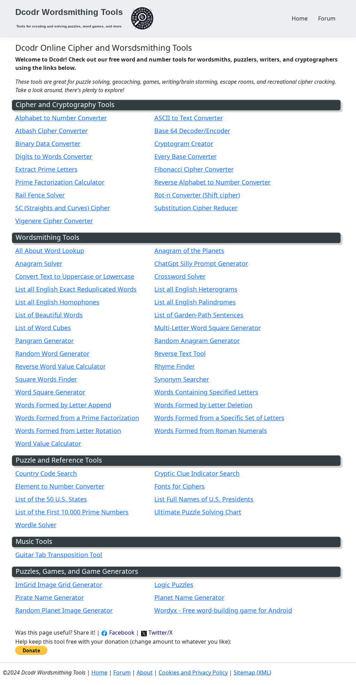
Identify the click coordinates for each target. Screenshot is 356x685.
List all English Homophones (57, 302)
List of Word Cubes (43, 328)
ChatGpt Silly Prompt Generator (201, 263)
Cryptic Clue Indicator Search (197, 473)
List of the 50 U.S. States (51, 499)
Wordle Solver (35, 525)
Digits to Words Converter (53, 156)
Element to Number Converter (59, 486)
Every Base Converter (185, 156)
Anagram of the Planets (189, 250)
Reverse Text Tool (180, 353)
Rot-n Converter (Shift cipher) (197, 195)
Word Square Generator (50, 392)
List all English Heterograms (195, 289)
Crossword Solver (179, 276)
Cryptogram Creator (183, 143)
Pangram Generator (44, 340)
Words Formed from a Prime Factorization (77, 418)
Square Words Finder (46, 379)
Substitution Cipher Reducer (195, 208)
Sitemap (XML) (252, 672)
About (145, 672)
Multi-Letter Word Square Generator (207, 328)
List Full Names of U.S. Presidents (203, 499)
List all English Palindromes (195, 302)
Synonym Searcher (181, 379)
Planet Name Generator (189, 597)
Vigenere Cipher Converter (54, 221)
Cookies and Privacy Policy (193, 672)
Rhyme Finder (174, 366)
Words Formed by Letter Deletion (203, 405)
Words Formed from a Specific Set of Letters (219, 418)
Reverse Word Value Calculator (60, 366)
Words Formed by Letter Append (63, 405)
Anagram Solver (38, 263)
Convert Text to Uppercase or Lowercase (74, 276)
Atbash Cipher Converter (51, 131)
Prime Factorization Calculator (59, 182)
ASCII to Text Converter (188, 118)
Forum (326, 18)
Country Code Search (46, 473)
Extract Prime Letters (46, 169)
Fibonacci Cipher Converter (194, 169)
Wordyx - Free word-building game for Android (223, 610)
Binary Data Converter (47, 143)
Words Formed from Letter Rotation (68, 430)
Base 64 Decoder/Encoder (192, 131)
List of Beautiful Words (49, 315)
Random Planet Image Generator (64, 610)
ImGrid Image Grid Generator (58, 584)
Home (300, 18)
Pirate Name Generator (49, 597)
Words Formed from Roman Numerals (210, 430)
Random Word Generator (52, 353)
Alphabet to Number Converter (61, 118)
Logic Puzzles (173, 584)
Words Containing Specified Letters (206, 392)
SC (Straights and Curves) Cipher (62, 208)
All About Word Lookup (49, 250)
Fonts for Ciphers (179, 486)
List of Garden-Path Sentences (198, 315)
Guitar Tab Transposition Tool (58, 555)
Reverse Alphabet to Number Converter (212, 182)
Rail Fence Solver (40, 195)
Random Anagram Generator (197, 340)
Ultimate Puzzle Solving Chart (197, 512)
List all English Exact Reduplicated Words (76, 289)
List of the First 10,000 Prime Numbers (72, 512)
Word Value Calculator (48, 443)
